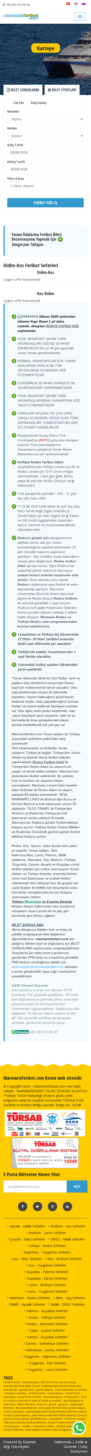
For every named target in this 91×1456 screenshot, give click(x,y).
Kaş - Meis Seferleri (27, 1259)
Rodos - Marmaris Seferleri (47, 1324)
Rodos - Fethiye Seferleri (47, 1317)
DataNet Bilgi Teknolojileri (20, 1444)
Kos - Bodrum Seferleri (64, 1259)
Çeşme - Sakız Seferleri (27, 1239)
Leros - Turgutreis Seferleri (47, 1291)
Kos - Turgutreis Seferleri (47, 1265)
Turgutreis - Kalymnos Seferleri (47, 1356)
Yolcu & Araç (15, 178)
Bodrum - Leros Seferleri (47, 1232)
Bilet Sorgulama (24, 89)
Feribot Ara (44, 202)
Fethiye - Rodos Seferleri (47, 1246)
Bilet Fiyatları (63, 89)
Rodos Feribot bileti (48, 762)
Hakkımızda (62, 1442)
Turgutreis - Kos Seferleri (47, 1363)
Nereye (12, 128)
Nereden (13, 111)
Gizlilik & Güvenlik (76, 1444)
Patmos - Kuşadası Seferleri (47, 1311)
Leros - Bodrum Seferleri (47, 1285)
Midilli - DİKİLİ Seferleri (68, 1304)
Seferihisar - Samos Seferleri (47, 1350)
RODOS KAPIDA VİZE (62, 326)
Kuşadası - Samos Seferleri (47, 1278)
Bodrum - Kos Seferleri (67, 1226)
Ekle (77, 1186)
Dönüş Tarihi (16, 161)
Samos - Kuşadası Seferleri (47, 1337)
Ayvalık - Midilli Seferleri (27, 1226)
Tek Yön (18, 103)
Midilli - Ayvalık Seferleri (27, 1304)
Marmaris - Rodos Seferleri (30, 1298)
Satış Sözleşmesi (79, 1448)
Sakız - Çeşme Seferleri (47, 1330)
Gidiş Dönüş (38, 103)
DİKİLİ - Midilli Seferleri (67, 1239)
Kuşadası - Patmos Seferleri (47, 1272)
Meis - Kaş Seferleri (70, 1298)
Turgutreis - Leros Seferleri (47, 1369)
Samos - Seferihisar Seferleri (47, 1343)
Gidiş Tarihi (15, 145)
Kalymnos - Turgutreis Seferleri (47, 1252)
